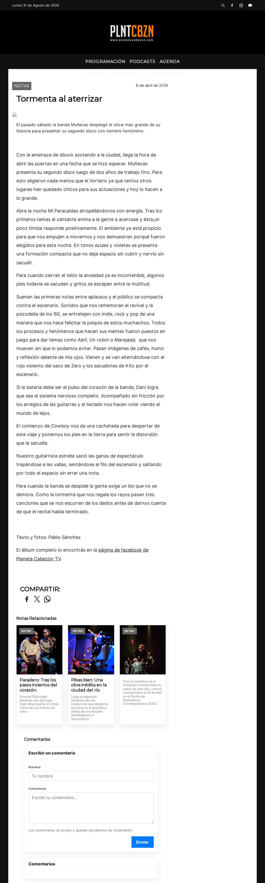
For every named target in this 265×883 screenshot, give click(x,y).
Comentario (37, 789)
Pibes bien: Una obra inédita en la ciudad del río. (89, 685)
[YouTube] (250, 5)
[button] (223, 5)
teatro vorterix (165, 73)
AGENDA (170, 61)
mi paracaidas (125, 73)
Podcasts (143, 61)
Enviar (142, 842)
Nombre (34, 767)
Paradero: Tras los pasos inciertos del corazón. (38, 685)
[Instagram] (241, 5)
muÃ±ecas (93, 73)
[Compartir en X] (37, 599)
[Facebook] (232, 5)
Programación (105, 61)
